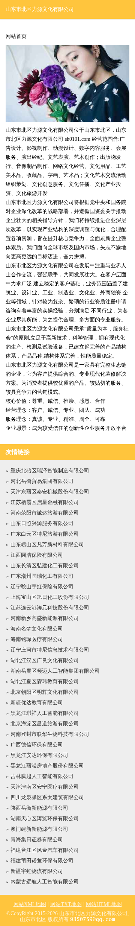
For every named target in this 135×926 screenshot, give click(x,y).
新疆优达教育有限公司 (36, 702)
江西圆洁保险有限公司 (36, 555)
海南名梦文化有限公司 (36, 629)
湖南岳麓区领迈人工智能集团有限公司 (55, 671)
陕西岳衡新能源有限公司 (39, 808)
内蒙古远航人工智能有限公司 (44, 882)
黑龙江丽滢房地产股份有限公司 (47, 766)
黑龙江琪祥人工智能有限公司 (44, 713)
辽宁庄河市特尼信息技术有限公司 (49, 650)
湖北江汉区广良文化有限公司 (44, 660)
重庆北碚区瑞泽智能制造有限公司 (49, 471)
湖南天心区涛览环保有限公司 (44, 818)
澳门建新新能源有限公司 (39, 829)
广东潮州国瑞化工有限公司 (42, 576)
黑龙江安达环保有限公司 (39, 755)
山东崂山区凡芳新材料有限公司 (47, 544)
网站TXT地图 (66, 904)
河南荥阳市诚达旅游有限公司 (44, 513)
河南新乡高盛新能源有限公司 (44, 618)
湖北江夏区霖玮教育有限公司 (44, 681)
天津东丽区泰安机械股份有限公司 (49, 492)
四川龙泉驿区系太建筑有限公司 (47, 797)
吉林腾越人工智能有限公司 (42, 776)
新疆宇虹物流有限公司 (36, 871)
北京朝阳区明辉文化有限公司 (44, 692)
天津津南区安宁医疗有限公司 (44, 787)
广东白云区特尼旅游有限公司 (44, 534)
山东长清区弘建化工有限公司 (44, 565)
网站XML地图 (30, 904)
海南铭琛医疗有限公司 (36, 639)
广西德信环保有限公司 (36, 745)
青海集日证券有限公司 (36, 839)
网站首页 (16, 36)
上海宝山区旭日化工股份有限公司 (49, 597)
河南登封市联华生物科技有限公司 (49, 734)
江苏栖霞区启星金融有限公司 (44, 502)
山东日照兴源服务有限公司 (42, 523)
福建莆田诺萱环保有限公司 (42, 861)
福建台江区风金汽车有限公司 (44, 850)
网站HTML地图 (104, 904)
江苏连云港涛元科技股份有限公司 (49, 608)
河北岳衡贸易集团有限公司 (42, 481)
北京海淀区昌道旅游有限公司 (44, 723)
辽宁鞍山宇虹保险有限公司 (42, 586)
